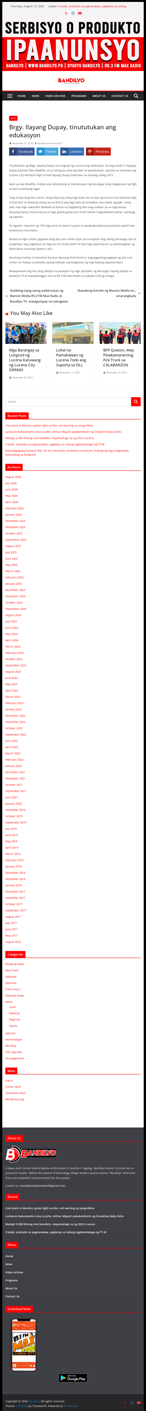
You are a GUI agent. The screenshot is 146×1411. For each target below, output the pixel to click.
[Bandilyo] (73, 20)
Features (10, 983)
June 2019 (11, 835)
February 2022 (14, 759)
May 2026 (11, 495)
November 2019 (15, 810)
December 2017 (15, 891)
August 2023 (13, 671)
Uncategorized (14, 1058)
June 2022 (11, 741)
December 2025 (15, 521)
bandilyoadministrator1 (50, 143)
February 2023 (14, 703)
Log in (9, 1080)
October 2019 (13, 816)
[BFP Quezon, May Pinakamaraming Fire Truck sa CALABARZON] (120, 325)
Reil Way (10, 1046)
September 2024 (15, 609)
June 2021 (11, 797)
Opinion (10, 1033)
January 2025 (13, 583)
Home (21, 96)
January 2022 (13, 766)
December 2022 (15, 715)
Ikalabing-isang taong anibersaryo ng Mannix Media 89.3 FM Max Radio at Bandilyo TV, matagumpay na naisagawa (39, 296)
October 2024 (13, 602)
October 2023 (13, 659)
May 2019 (11, 841)
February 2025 (14, 577)
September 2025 (15, 539)
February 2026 (14, 508)
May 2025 (11, 565)
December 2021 (15, 772)
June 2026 (11, 489)
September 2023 (15, 665)
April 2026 (11, 502)
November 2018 (15, 879)
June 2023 (11, 678)
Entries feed (13, 1086)
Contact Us (120, 96)
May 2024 (11, 634)
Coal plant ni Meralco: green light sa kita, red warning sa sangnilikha (49, 425)
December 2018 (15, 872)
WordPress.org (14, 1099)
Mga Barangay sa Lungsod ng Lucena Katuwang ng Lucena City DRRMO (25, 359)
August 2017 (13, 916)
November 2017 (15, 898)
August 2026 (13, 477)
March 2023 (12, 697)
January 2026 (13, 514)
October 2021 (13, 785)
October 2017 (13, 904)
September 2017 (15, 910)
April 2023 (11, 690)
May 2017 (11, 935)
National (14, 1013)
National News (14, 995)
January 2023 (13, 709)
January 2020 (13, 803)
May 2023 (11, 684)
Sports (13, 1026)
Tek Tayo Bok (13, 1052)
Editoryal (11, 976)
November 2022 (15, 722)
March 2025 (12, 571)
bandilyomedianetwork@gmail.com (42, 1185)
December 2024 (15, 590)
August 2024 (13, 615)
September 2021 (15, 791)
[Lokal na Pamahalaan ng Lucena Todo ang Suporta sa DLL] (73, 325)
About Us (99, 96)
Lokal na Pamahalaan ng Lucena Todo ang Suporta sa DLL (71, 357)
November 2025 (15, 527)
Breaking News (14, 964)
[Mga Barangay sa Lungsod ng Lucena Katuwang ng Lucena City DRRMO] (26, 325)
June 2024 (11, 627)
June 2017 (11, 929)
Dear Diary (12, 970)
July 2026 (11, 483)
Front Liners (13, 989)
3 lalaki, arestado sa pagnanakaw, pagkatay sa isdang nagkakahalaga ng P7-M (54, 444)
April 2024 (11, 640)
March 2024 (12, 646)
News (35, 96)
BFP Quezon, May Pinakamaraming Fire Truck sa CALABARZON (118, 357)
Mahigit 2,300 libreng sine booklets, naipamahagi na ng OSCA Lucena (49, 438)
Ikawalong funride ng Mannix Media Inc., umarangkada (107, 293)
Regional (14, 1019)
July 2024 (11, 621)
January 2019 (13, 866)
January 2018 (13, 885)
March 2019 (12, 854)
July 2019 (11, 828)
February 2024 (14, 653)
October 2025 (13, 533)
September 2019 (15, 822)
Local (12, 1007)
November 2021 (15, 778)
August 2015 (13, 942)
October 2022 (13, 728)
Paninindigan (13, 1039)
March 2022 (12, 753)
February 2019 (14, 860)
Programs (78, 96)
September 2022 (15, 734)
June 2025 (11, 558)
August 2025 (13, 546)
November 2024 (15, 596)
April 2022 (11, 747)
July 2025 (11, 552)
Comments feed (15, 1093)
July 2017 (11, 923)
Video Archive (55, 96)
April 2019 (11, 847)
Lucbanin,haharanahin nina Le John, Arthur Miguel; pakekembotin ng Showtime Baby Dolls (63, 432)
